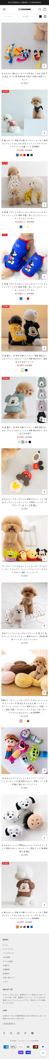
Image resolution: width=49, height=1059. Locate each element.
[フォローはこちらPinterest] (25, 1033)
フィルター (9, 16)
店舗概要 (6, 969)
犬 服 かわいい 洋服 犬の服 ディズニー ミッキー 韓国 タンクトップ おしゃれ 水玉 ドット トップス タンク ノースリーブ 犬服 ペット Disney (24, 143)
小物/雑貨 (6, 957)
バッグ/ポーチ (8, 953)
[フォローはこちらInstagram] (18, 1033)
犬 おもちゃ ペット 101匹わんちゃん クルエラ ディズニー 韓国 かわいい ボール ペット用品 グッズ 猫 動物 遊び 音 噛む (24, 848)
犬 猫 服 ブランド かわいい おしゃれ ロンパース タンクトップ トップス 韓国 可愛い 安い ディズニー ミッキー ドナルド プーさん (24, 215)
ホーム (5, 945)
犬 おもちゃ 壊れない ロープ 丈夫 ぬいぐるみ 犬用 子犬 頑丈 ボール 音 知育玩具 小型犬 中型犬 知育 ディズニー (24, 76)
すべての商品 (8, 961)
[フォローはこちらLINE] (32, 1033)
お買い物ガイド (9, 977)
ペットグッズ (8, 949)
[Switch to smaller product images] (45, 16)
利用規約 (6, 973)
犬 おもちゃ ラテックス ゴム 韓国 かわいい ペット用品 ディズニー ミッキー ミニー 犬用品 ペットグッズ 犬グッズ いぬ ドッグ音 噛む (24, 502)
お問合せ (6, 965)
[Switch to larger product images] (40, 16)
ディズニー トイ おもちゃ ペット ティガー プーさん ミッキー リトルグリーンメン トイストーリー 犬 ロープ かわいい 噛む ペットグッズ (24, 569)
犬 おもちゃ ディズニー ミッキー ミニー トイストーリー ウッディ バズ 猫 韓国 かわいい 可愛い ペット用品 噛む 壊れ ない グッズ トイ (24, 781)
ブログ (5, 982)
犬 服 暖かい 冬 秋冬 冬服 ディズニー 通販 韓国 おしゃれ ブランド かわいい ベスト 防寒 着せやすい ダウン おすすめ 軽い (24, 430)
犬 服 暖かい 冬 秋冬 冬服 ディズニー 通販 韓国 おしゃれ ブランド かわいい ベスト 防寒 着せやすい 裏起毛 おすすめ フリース (24, 358)
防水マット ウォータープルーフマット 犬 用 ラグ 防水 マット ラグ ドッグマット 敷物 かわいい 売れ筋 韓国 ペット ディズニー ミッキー (24, 636)
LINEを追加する (9, 1023)
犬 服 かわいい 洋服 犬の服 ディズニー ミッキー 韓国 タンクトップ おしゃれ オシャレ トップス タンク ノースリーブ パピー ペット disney (24, 915)
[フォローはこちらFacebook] (4, 1033)
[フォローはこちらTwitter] (11, 1033)
